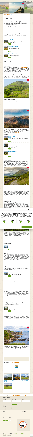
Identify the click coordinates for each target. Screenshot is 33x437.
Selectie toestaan (16, 227)
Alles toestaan (27, 227)
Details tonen (29, 224)
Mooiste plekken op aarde (6, 412)
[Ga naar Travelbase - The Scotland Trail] (6, 145)
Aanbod (12, 14)
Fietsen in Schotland (24, 380)
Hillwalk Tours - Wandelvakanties (12, 39)
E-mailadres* (23, 399)
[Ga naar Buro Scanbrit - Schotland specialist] (6, 308)
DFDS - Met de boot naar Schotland (12, 245)
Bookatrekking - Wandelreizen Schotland (13, 53)
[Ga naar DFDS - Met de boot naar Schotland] (6, 247)
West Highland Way (24, 67)
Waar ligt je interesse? (6, 402)
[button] (7, 8)
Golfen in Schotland (7, 389)
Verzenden (14, 404)
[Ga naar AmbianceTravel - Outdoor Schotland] (6, 273)
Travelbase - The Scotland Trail (12, 143)
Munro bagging (13, 285)
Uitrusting (13, 412)
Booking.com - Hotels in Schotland (12, 151)
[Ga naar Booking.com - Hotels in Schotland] (6, 153)
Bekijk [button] (10, 43)
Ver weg (5, 406)
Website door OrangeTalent (7, 435)
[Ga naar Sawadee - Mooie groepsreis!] (6, 138)
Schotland (14, 380)
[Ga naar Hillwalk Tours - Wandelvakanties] (6, 41)
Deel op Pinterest (28, 80)
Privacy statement (23, 433)
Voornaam (4, 399)
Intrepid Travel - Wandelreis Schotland (13, 46)
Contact (23, 412)
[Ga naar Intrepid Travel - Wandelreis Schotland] (6, 48)
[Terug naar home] (2, 1)
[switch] (12, 222)
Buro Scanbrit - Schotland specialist (12, 306)
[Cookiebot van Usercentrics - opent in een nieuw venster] (28, 209)
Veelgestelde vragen (17, 433)
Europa (5, 405)
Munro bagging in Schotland (6, 381)
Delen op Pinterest (23, 3)
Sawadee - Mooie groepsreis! (11, 136)
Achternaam (14, 399)
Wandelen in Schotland (7, 14)
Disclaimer (4, 434)
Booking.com (17, 132)
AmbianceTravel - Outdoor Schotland (12, 271)
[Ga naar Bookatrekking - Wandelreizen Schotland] (6, 55)
